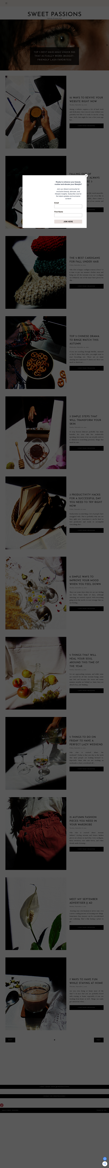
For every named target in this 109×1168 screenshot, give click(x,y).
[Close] (86, 175)
